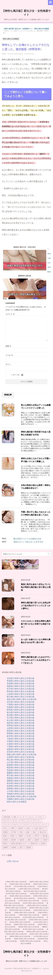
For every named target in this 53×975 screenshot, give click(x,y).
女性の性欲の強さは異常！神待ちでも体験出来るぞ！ (36, 486)
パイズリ (26, 825)
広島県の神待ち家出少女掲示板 (20, 757)
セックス (6, 821)
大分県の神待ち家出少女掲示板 (20, 791)
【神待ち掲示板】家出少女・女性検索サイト (18, 28)
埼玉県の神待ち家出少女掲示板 (20, 702)
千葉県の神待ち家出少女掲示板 (20, 705)
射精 (4, 836)
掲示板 (45, 836)
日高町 (5, 840)
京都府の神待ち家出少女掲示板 (20, 744)
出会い (28, 828)
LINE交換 (6, 817)
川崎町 (20, 836)
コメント (10, 314)
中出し (5, 828)
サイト (8, 364)
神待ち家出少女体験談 (41, 28)
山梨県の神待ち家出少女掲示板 (20, 728)
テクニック (25, 821)
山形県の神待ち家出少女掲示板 (20, 694)
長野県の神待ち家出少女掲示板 (20, 726)
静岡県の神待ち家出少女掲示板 (20, 734)
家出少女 (43, 832)
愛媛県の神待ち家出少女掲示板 (20, 773)
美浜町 (43, 844)
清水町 (45, 840)
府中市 (37, 836)
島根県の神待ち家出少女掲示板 (20, 765)
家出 (34, 832)
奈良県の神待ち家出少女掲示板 (20, 752)
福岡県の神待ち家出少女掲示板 (20, 781)
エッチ (22, 817)
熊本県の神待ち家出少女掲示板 (20, 783)
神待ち (5, 844)
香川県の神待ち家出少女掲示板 (20, 776)
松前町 (22, 840)
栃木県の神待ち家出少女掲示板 (20, 712)
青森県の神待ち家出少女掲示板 (20, 681)
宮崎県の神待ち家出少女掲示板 (20, 794)
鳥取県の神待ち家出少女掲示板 (20, 768)
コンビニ (31, 817)
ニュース (6, 825)
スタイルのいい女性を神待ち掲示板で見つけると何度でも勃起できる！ (36, 624)
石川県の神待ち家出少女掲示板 (20, 718)
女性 (21, 832)
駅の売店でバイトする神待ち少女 (27, 539)
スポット (41, 817)
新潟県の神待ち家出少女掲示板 (20, 715)
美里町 (13, 847)
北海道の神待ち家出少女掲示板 (20, 678)
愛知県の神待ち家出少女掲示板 (20, 731)
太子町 (13, 832)
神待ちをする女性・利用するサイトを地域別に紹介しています (26, 961)
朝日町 (13, 840)
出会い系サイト (40, 828)
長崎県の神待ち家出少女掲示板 (20, 789)
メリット (44, 825)
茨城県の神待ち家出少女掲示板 (20, 707)
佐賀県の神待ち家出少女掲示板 (20, 786)
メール (9, 355)
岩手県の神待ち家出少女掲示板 (20, 689)
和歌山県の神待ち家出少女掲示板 (21, 755)
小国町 (12, 836)
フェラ (35, 825)
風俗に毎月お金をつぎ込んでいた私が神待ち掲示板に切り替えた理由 (36, 587)
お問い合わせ (13, 861)
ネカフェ (16, 825)
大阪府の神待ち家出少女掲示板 (20, 739)
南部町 (5, 832)
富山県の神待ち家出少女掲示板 (20, 720)
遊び (21, 847)
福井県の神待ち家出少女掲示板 (20, 723)
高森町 (28, 847)
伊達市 (20, 828)
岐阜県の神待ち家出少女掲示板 (20, 736)
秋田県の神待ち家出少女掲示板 (20, 691)
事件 (13, 828)
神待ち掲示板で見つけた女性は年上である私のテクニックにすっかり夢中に (36, 606)
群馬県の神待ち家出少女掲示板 (20, 710)
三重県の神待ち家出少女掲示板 (20, 747)
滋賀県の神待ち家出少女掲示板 (20, 749)
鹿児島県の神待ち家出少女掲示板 (21, 797)
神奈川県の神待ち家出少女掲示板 (21, 699)
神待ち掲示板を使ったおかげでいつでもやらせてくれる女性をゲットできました (36, 660)
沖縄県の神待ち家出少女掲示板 (20, 799)
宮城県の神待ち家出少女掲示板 (20, 684)
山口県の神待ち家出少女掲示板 (20, 762)
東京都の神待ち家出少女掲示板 (20, 697)
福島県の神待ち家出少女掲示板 (20, 686)
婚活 (27, 832)
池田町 (37, 840)
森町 (29, 840)
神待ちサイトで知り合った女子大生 (28, 542)
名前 (8, 346)
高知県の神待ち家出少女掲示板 (20, 770)
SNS (14, 817)
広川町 (28, 836)
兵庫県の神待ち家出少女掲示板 (20, 741)
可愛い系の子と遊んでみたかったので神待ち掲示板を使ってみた (36, 513)
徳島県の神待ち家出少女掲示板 (20, 778)
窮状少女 (34, 844)
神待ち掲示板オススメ (19, 844)
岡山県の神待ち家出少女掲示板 (20, 760)
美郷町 (5, 847)
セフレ (15, 821)
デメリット (37, 821)
